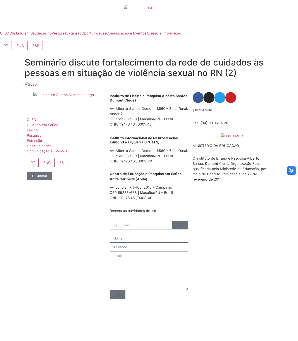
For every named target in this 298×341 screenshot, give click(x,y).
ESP (36, 45)
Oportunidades (39, 146)
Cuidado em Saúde (42, 125)
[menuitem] (4, 33)
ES (61, 162)
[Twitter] (219, 97)
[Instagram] (209, 97)
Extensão (34, 140)
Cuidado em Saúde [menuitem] (25, 33)
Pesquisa (34, 135)
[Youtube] (230, 97)
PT (6, 45)
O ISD (31, 119)
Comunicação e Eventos (47, 151)
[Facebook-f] (198, 97)
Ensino (32, 130)
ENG (20, 45)
